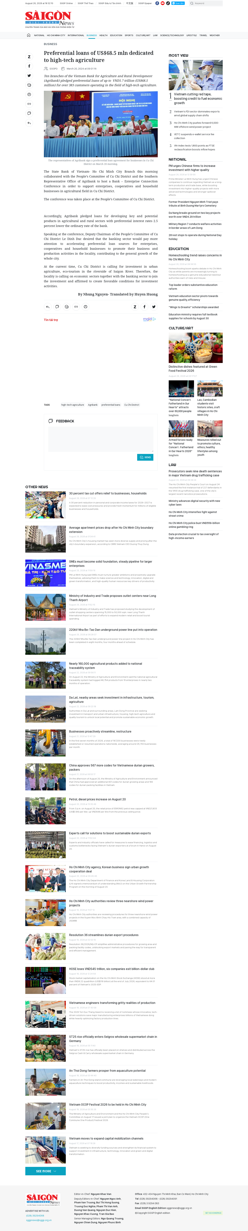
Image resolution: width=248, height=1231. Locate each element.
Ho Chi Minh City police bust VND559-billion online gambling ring (194, 524)
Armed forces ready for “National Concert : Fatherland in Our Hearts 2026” (181, 447)
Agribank (93, 404)
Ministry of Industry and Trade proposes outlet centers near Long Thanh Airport (112, 598)
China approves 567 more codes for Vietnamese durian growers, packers (112, 767)
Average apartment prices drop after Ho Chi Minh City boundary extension (111, 529)
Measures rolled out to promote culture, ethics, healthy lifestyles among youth (209, 447)
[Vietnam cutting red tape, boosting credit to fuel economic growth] (196, 75)
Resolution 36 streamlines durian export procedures (104, 935)
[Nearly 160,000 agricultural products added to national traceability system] (45, 675)
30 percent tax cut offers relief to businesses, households (108, 493)
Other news (36, 486)
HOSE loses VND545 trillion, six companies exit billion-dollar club (111, 969)
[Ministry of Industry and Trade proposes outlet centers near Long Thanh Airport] (45, 607)
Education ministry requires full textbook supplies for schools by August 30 (193, 316)
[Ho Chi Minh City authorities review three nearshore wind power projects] (45, 912)
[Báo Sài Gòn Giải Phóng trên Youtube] (163, 3)
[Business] (29, 123)
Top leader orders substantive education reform (193, 286)
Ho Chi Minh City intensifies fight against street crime (193, 513)
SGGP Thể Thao (85, 3)
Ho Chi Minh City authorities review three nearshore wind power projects (111, 903)
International (76, 35)
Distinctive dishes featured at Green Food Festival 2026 (193, 368)
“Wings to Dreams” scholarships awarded (194, 307)
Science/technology (172, 35)
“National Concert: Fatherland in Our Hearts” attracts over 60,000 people (180, 407)
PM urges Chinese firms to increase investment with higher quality (192, 168)
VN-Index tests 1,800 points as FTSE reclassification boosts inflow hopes (194, 147)
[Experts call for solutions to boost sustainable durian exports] (45, 844)
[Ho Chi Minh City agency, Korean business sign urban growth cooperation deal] (45, 878)
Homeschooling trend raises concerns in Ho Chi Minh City (195, 257)
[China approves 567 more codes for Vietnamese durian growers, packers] (45, 776)
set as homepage (213, 1213)
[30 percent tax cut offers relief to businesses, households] (45, 504)
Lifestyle (192, 35)
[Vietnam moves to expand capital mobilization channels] (45, 1150)
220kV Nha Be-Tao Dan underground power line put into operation (113, 629)
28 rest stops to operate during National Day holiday (195, 237)
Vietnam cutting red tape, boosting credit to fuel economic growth (198, 98)
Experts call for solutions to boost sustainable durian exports (110, 833)
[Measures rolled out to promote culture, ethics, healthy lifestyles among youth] (210, 428)
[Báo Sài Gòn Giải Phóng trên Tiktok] (168, 3)
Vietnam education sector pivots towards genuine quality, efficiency (193, 297)
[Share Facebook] (29, 66)
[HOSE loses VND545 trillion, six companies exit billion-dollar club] (45, 980)
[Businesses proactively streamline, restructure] (45, 742)
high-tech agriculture (72, 404)
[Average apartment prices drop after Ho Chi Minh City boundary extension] (45, 539)
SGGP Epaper (145, 3)
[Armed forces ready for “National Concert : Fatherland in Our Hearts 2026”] (181, 428)
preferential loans (111, 404)
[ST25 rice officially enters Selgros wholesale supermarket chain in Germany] (45, 1048)
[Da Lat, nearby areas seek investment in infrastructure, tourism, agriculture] (45, 709)
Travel (203, 35)
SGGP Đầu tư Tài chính (110, 3)
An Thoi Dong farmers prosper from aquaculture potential (107, 1070)
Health (103, 35)
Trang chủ (28, 35)
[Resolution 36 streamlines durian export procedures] (45, 946)
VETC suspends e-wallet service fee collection (194, 136)
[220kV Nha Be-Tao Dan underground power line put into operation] (45, 641)
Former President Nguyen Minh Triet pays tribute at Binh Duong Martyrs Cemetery (193, 203)
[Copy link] (29, 104)
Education (116, 35)
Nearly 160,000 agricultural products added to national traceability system (105, 665)
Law (155, 35)
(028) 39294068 (35, 1215)
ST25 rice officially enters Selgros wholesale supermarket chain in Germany (113, 1039)
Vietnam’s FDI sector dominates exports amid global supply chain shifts (197, 113)
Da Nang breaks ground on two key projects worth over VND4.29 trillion (194, 214)
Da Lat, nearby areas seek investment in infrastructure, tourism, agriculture (111, 699)
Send (148, 457)
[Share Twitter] (29, 75)
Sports (129, 35)
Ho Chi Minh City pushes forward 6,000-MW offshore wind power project (196, 124)
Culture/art (143, 35)
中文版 (129, 3)
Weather (215, 35)
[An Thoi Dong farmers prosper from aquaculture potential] (45, 1082)
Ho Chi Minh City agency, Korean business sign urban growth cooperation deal (109, 869)
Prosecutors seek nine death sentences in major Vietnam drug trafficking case (195, 473)
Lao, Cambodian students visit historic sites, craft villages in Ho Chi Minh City (208, 407)
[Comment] (29, 113)
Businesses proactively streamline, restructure (100, 731)
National (39, 35)
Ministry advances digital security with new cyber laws (194, 502)
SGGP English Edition (49, 19)
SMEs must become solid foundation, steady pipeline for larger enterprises (110, 563)
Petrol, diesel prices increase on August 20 (97, 799)
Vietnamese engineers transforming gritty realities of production (112, 1003)
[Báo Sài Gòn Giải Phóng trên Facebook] (157, 3)
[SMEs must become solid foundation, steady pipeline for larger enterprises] (45, 573)
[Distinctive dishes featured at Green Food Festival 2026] (196, 348)
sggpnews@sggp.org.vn (39, 1220)
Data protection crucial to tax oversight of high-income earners (194, 536)
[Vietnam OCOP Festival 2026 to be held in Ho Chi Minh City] (45, 1116)
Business (92, 35)
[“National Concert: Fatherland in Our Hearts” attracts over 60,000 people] (181, 388)
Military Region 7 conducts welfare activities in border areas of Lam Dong (195, 225)
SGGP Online (66, 3)
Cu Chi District (131, 404)
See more (43, 1171)
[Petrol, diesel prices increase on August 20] (45, 810)
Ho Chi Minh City (56, 35)
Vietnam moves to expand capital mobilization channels (106, 1138)
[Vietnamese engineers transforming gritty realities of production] (45, 1014)
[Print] (29, 94)
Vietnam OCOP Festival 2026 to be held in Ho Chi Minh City (107, 1104)
